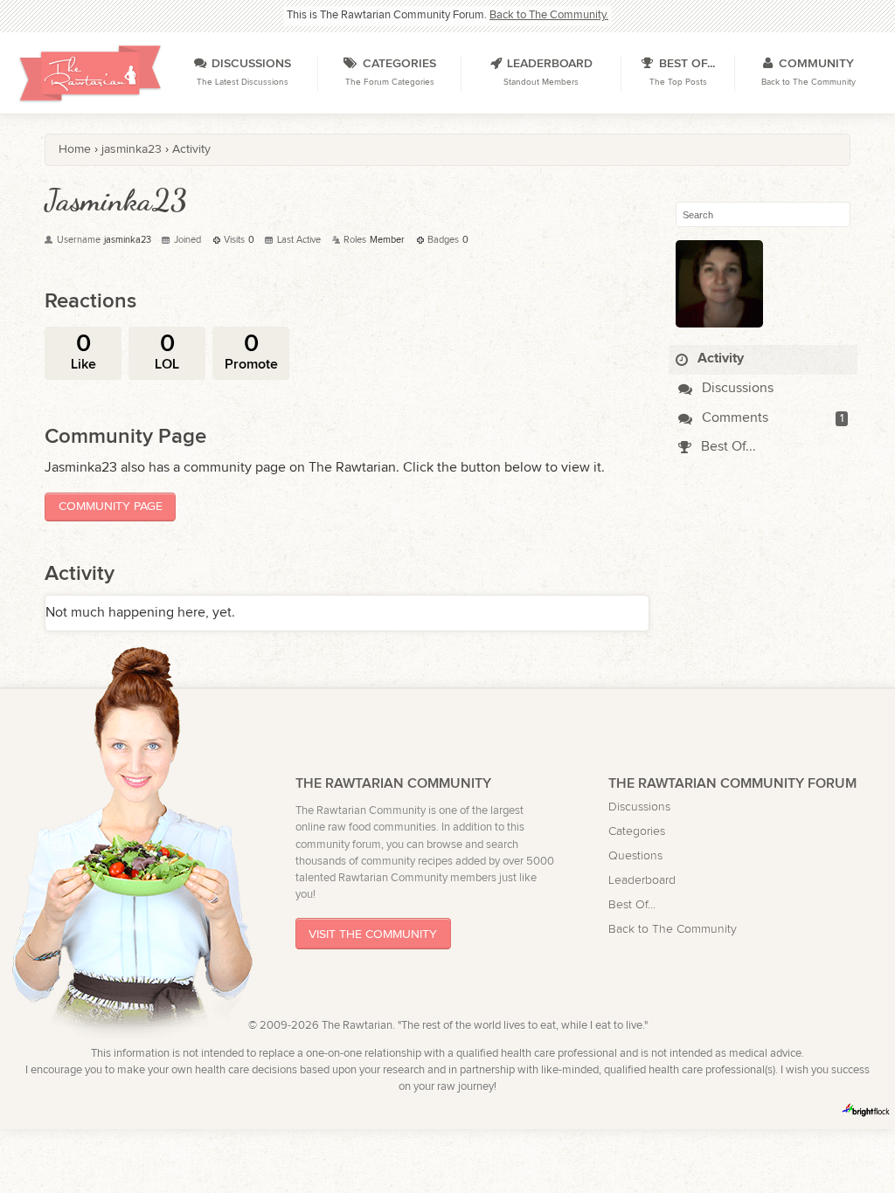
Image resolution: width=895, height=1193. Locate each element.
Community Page (111, 506)
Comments (733, 418)
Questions (635, 855)
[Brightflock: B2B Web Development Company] (866, 1110)
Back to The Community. (548, 15)
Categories (636, 831)
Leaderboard (642, 879)
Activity (719, 358)
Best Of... (726, 446)
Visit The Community (373, 934)
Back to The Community (672, 928)
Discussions (736, 388)
